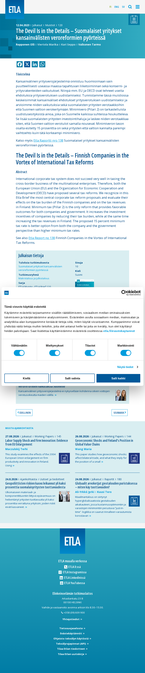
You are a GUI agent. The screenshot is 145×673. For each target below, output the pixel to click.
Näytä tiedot (125, 367)
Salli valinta (72, 378)
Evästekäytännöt (71, 633)
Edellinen (25, 412)
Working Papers (44, 436)
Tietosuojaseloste (71, 628)
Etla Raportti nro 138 (48, 140)
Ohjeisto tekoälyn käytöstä (71, 638)
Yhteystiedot (71, 619)
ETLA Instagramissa (74, 572)
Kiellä (26, 378)
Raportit (109, 479)
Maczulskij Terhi (16, 449)
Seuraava (118, 412)
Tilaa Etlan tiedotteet (71, 648)
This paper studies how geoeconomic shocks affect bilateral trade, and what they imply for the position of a (101, 458)
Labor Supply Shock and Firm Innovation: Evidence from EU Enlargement (36, 442)
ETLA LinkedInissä (74, 577)
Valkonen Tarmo (89, 44)
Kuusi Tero (104, 492)
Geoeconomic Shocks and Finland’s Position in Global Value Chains (104, 442)
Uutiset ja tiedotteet (52, 479)
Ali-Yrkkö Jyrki (84, 492)
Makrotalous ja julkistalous (34, 278)
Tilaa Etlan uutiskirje (71, 654)
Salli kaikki (118, 378)
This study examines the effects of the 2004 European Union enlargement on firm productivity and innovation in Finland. (30, 460)
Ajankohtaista (28, 479)
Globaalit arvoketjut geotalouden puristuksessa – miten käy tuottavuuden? (106, 485)
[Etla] (14, 9)
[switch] (54, 353)
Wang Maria (83, 449)
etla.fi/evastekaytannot (119, 330)
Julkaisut (37, 25)
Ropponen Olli (25, 44)
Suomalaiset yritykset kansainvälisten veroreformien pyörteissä (40, 268)
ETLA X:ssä (74, 567)
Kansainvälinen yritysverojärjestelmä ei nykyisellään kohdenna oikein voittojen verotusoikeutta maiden (64, 393)
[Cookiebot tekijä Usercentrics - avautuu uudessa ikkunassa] (124, 293)
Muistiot (50, 25)
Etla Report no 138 (42, 238)
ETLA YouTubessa (74, 583)
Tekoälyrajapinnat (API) (71, 643)
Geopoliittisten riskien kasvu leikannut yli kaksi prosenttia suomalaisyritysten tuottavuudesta (35, 485)
